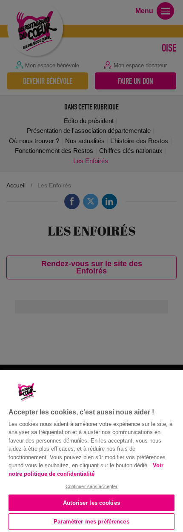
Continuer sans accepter (92, 486)
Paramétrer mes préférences (91, 521)
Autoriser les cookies (91, 503)
